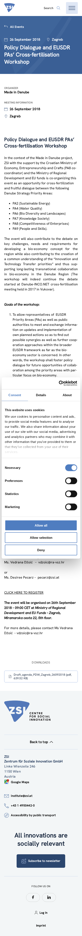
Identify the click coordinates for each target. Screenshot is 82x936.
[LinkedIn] (49, 897)
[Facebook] (33, 897)
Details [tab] (41, 395)
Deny (41, 550)
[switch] (71, 480)
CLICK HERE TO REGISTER (24, 592)
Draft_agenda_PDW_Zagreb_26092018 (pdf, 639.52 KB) (42, 676)
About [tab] (67, 395)
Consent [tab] (14, 395)
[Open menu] (72, 8)
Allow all (41, 525)
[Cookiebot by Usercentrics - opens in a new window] (59, 383)
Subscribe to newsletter (44, 861)
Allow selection (41, 537)
